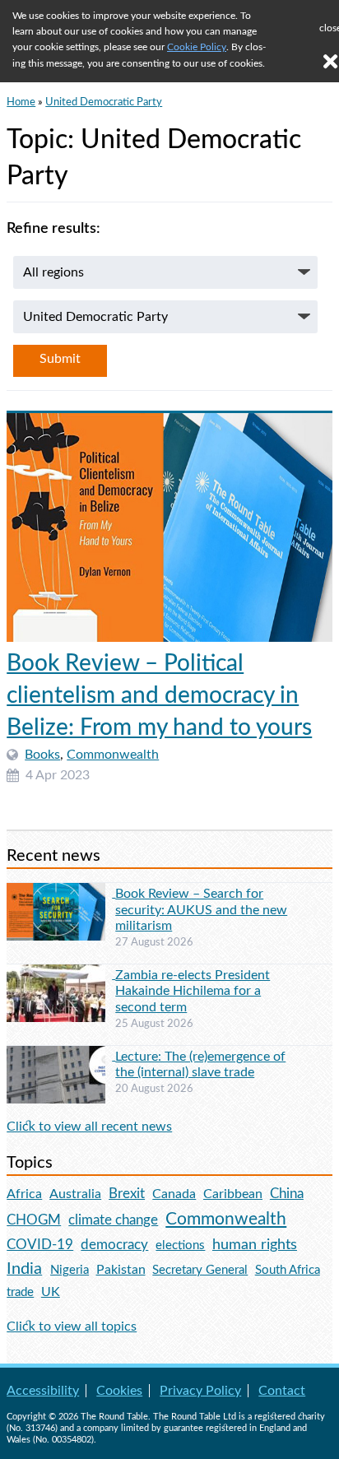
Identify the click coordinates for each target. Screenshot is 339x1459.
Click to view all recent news (89, 1126)
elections (180, 1245)
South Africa (287, 1270)
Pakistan (121, 1269)
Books (42, 754)
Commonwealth (113, 754)
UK (50, 1292)
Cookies (119, 1390)
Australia (75, 1194)
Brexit (127, 1194)
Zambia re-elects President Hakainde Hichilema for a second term (192, 991)
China (287, 1194)
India (24, 1269)
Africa (24, 1194)
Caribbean (232, 1194)
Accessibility (43, 1390)
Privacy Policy (200, 1390)
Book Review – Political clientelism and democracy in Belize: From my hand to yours (159, 695)
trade (20, 1292)
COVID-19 (40, 1245)
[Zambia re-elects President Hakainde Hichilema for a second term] (61, 974)
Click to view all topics (72, 1326)
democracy (114, 1245)
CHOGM (34, 1220)
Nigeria (69, 1270)
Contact (281, 1390)
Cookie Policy (196, 47)
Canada (174, 1194)
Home (21, 102)
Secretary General (200, 1270)
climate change (113, 1220)
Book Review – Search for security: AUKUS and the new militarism (201, 909)
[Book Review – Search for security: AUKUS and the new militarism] (61, 892)
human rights (254, 1245)
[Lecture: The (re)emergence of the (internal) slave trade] (61, 1055)
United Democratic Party (103, 102)
